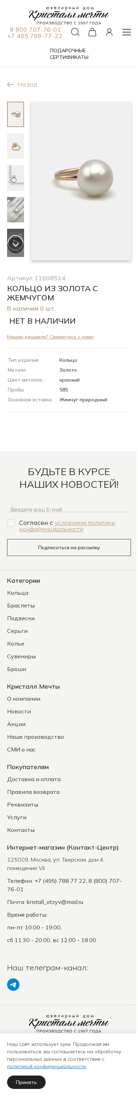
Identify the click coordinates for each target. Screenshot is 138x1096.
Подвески (21, 618)
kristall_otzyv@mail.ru (55, 901)
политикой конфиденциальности (46, 1066)
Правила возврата (33, 791)
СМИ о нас (21, 749)
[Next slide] (16, 245)
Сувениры (21, 656)
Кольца (17, 592)
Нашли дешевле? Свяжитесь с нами (50, 337)
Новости (19, 711)
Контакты (21, 829)
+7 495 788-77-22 (34, 36)
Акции (16, 723)
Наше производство (35, 736)
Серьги (17, 630)
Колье (15, 643)
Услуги (17, 817)
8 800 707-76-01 (35, 29)
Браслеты (21, 605)
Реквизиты (22, 804)
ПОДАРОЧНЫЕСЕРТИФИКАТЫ (69, 53)
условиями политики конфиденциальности (67, 526)
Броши (16, 668)
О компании (23, 698)
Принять (26, 1082)
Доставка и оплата (34, 779)
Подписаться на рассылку (69, 547)
